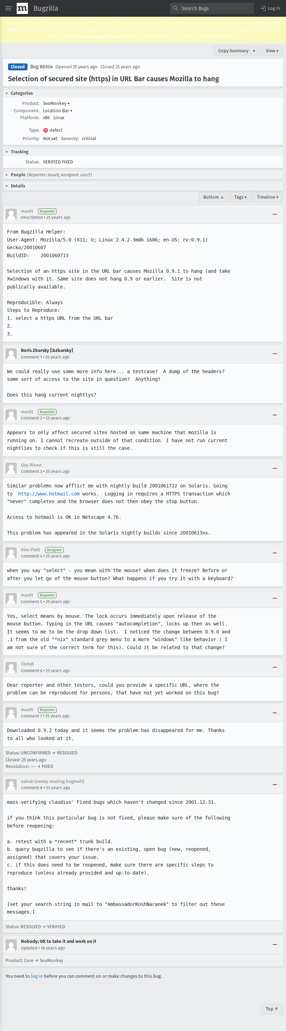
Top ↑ (272, 1008)
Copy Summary (233, 50)
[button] (270, 8)
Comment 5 (31, 601)
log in (37, 976)
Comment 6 (31, 670)
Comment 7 (31, 716)
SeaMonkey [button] (56, 103)
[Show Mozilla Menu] (22, 8)
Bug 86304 (41, 67)
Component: (26, 110)
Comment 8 (32, 787)
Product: (30, 103)
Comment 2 (31, 418)
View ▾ (272, 50)
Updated (29, 948)
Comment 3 (31, 471)
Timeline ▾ (268, 197)
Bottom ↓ (213, 197)
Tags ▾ (240, 197)
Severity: (69, 138)
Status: (32, 161)
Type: (34, 130)
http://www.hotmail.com (49, 494)
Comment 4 (31, 556)
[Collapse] (274, 214)
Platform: (29, 117)
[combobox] (212, 8)
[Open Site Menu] (8, 8)
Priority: (31, 138)
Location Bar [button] (58, 110)
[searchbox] (212, 8)
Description (32, 217)
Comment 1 (31, 357)
